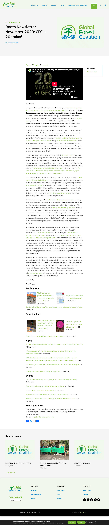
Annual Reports (36, 494)
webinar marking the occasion (67, 141)
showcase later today (35, 273)
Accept (72, 522)
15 (67, 296)
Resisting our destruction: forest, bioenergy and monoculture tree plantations (51, 398)
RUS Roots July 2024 (82, 463)
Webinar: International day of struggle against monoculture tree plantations (51, 379)
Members (34, 490)
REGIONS (53, 5)
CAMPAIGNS (34, 5)
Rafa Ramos (82, 512)
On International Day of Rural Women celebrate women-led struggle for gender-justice (54, 307)
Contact (85, 494)
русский (44, 65)
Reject (81, 522)
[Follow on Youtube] (98, 499)
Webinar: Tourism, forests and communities (40, 390)
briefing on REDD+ (68, 155)
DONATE (94, 5)
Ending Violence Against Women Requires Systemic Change (46, 336)
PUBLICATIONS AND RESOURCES (77, 5)
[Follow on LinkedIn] (95, 499)
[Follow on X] (84, 499)
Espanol (28, 65)
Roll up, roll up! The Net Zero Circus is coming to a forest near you (74, 324)
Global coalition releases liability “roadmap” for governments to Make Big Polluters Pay (54, 344)
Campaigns (60, 490)
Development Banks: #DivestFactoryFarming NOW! (43, 371)
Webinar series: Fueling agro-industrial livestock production (45, 386)
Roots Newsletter (12, 22)
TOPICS (62, 5)
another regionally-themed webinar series (60, 200)
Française (36, 65)
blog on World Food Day (34, 185)
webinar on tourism (43, 232)
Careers (33, 498)
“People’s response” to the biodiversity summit (47, 168)
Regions (59, 498)
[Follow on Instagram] (91, 499)
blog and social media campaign (59, 193)
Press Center (87, 490)
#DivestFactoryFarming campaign (63, 208)
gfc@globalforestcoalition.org (44, 417)
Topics (59, 494)
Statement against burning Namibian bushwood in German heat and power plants (53, 364)
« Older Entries (10, 473)
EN (100, 5)
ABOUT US (44, 5)
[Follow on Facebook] (88, 499)
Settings (91, 522)
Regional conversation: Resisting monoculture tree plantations (46, 394)
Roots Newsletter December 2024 (18, 463)
